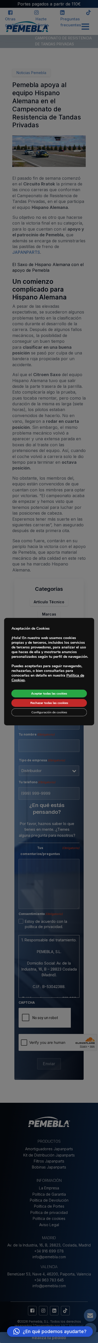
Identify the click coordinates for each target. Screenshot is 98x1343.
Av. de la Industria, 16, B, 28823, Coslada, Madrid (49, 1245)
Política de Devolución (49, 1200)
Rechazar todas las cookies (49, 703)
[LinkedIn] (62, 13)
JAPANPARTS (26, 252)
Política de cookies (49, 1218)
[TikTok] (88, 13)
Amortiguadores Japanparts (49, 1149)
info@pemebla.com (49, 1257)
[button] (50, 1331)
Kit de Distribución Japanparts (49, 1155)
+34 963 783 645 (49, 1280)
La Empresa (49, 1188)
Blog (25, 26)
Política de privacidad (49, 1212)
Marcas (49, 614)
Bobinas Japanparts (49, 1167)
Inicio (9, 26)
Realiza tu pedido (49, 1337)
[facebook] (10, 13)
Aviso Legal (49, 1224)
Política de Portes (49, 1206)
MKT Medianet (72, 1326)
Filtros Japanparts (49, 1161)
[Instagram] (36, 13)
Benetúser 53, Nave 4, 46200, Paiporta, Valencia (49, 1274)
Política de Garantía (49, 1194)
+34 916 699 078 (49, 1251)
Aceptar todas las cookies (49, 693)
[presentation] (45, 1018)
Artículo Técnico (49, 602)
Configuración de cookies (49, 712)
